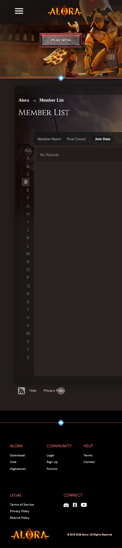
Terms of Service (22, 504)
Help (32, 390)
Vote (13, 462)
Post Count (76, 139)
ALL (28, 150)
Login (50, 455)
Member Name (49, 139)
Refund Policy (19, 517)
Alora (23, 100)
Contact (89, 462)
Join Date (102, 139)
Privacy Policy (54, 390)
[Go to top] (61, 391)
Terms (88, 455)
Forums (52, 468)
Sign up (52, 462)
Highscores (18, 468)
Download (17, 455)
